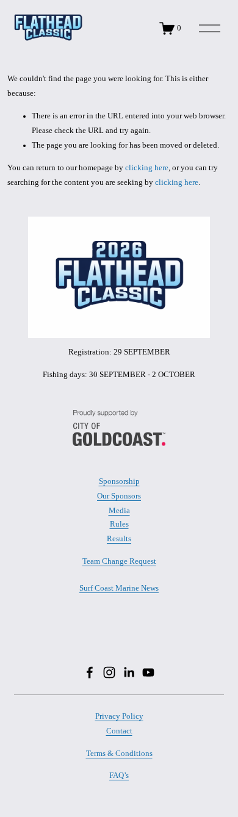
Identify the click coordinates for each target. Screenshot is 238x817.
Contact (119, 731)
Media (119, 511)
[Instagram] (109, 672)
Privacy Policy (119, 717)
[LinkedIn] (129, 672)
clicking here (146, 168)
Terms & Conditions (119, 753)
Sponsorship (119, 482)
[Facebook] (90, 672)
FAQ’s (119, 775)
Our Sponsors (119, 496)
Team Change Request (119, 561)
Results (119, 539)
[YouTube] (148, 672)
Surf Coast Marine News (119, 588)
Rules (119, 524)
